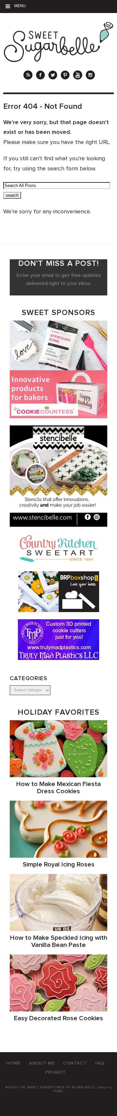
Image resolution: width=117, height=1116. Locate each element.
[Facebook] (40, 76)
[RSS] (27, 76)
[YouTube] (77, 76)
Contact (75, 1063)
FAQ (100, 1063)
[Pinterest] (65, 76)
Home (13, 1063)
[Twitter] (52, 76)
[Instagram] (90, 76)
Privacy (55, 1072)
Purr (57, 1091)
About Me (42, 1063)
